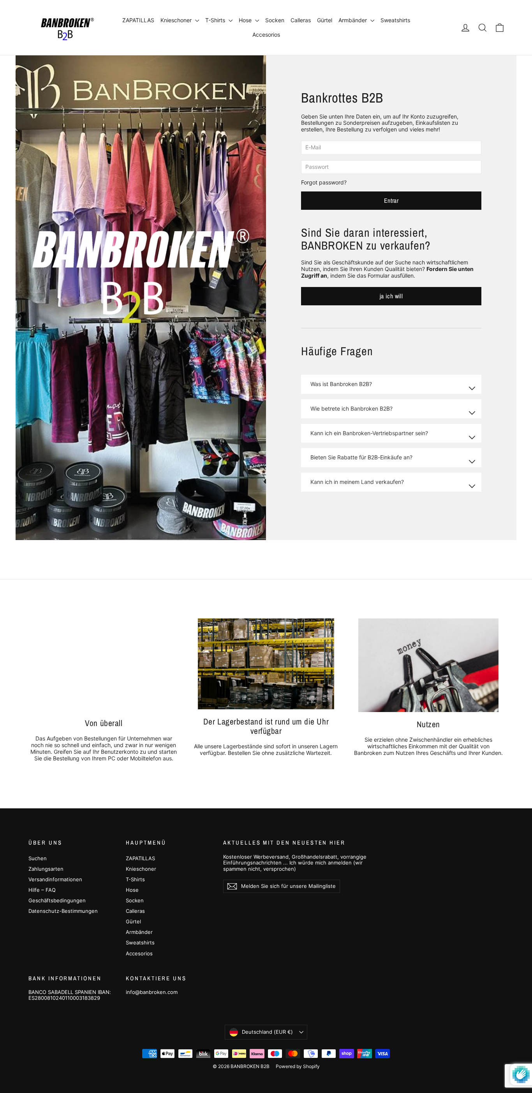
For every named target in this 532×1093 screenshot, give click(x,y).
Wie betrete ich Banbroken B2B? (351, 408)
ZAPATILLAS (138, 20)
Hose (246, 20)
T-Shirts (216, 20)
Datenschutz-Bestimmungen (63, 911)
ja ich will (391, 296)
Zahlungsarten (45, 869)
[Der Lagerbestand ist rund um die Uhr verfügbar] (266, 663)
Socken (274, 20)
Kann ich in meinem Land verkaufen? (357, 481)
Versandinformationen (55, 879)
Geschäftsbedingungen (57, 900)
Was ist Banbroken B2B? (341, 384)
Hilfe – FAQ (42, 890)
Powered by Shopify (298, 1066)
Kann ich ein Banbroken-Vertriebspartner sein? (369, 433)
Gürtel (324, 20)
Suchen (37, 858)
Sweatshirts (395, 20)
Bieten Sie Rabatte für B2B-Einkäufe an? (361, 457)
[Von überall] (103, 664)
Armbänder (353, 20)
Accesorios (266, 34)
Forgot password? (324, 182)
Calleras (301, 20)
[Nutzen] (428, 665)
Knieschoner (176, 20)
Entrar (391, 200)
